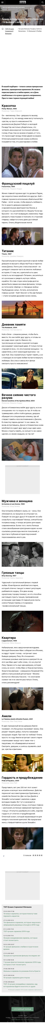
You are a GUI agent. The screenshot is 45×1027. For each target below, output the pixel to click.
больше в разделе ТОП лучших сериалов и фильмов (25, 989)
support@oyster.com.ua (18, 1019)
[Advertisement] (22, 58)
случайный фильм (22, 1009)
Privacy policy (30, 1019)
